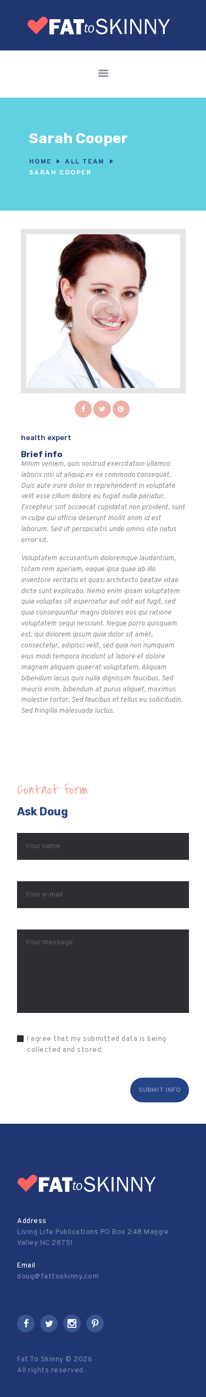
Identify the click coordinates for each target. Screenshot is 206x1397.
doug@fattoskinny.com (58, 1276)
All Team (85, 161)
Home (40, 161)
